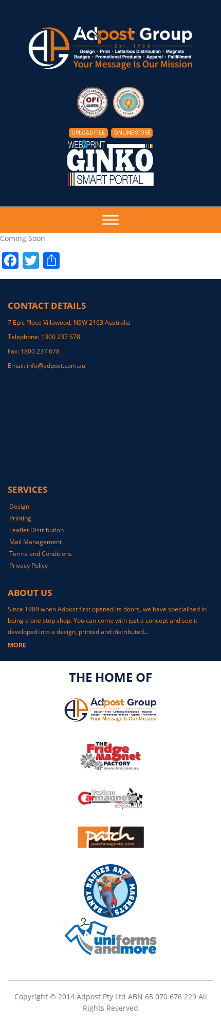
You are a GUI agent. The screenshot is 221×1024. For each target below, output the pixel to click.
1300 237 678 (60, 336)
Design (19, 506)
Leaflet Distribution (36, 530)
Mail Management (35, 541)
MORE (17, 645)
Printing (20, 518)
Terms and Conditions (40, 553)
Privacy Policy (28, 565)
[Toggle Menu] (110, 220)
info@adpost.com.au (56, 365)
